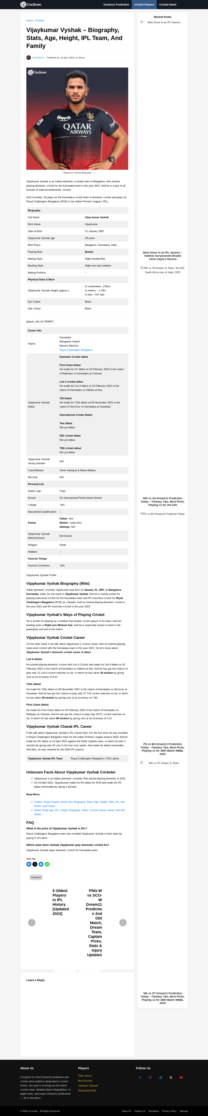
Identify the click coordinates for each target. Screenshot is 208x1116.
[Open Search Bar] (183, 4)
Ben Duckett (85, 1080)
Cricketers (36, 877)
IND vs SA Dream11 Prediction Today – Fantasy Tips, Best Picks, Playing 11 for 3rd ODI (163, 501)
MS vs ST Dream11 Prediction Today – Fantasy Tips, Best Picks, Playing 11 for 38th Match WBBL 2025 (163, 998)
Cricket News (167, 4)
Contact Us (139, 1111)
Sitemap (184, 1111)
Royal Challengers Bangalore (76, 350)
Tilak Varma (85, 1075)
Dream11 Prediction (116, 4)
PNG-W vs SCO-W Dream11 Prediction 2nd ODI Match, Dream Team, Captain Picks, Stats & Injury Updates (94, 922)
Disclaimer (153, 1111)
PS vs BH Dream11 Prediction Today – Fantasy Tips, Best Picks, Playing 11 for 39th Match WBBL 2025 (163, 749)
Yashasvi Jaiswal (88, 1085)
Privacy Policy (169, 1111)
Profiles (39, 20)
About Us (126, 1111)
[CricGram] (31, 4)
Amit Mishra (38, 57)
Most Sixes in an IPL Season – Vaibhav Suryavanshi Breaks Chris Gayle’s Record (162, 256)
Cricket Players (144, 4)
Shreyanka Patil (87, 1090)
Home (29, 20)
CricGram (33, 1111)
